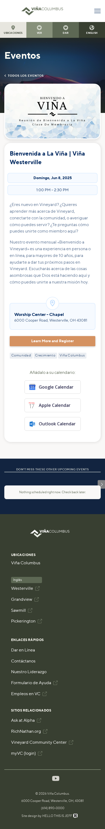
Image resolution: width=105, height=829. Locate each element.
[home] (45, 11)
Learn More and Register (52, 341)
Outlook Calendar (57, 424)
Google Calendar (56, 387)
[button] (13, 30)
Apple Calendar (55, 405)
